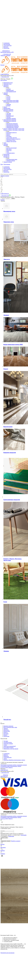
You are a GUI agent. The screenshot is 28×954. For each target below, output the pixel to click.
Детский (8, 117)
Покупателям (6, 44)
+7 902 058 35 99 (5, 76)
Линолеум (5, 85)
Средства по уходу (10, 140)
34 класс (8, 99)
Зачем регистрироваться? (9, 746)
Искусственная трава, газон (10, 727)
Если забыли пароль (8, 747)
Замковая (8, 104)
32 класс (8, 96)
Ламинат (5, 92)
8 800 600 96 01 (4, 770)
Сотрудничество (7, 45)
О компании (6, 43)
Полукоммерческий (11, 91)
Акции (5, 758)
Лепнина (5, 144)
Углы (7, 151)
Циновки (8, 114)
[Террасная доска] (6, 219)
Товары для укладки (11, 141)
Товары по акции (7, 162)
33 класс (8, 98)
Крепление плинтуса (11, 132)
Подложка (8, 136)
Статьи (5, 744)
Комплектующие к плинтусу (13, 139)
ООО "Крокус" (7, 767)
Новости (5, 754)
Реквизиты (6, 756)
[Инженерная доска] (6, 208)
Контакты (5, 46)
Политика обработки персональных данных (14, 760)
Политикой (23, 835)
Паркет (5, 107)
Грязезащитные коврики (12, 124)
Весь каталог (4, 80)
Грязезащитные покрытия (9, 119)
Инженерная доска (8, 82)
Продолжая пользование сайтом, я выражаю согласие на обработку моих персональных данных (14, 765)
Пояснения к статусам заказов (10, 748)
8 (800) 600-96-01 (5, 74)
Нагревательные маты (11, 159)
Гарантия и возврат (8, 743)
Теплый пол (6, 155)
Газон (4, 142)
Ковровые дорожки (11, 118)
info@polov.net (4, 776)
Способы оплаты (7, 742)
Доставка (5, 741)
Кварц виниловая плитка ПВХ (11, 100)
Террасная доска (7, 83)
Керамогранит (6, 108)
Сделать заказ (4, 837)
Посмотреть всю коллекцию (7, 952)
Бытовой (8, 89)
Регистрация (7, 164)
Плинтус (8, 133)
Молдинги (8, 149)
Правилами (11, 836)
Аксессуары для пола (11, 137)
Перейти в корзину (15, 841)
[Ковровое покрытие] (14, 449)
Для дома (8, 113)
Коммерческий (10, 90)
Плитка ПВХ (6, 731)
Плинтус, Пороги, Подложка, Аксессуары (13, 128)
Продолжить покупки (5, 841)
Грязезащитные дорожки (12, 127)
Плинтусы (8, 150)
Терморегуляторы (10, 160)
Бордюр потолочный (11, 147)
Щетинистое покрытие (12, 123)
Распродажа (6, 48)
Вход (2, 164)
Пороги (8, 135)
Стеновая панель (10, 153)
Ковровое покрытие (8, 109)
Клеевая (8, 105)
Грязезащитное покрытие (12, 126)
